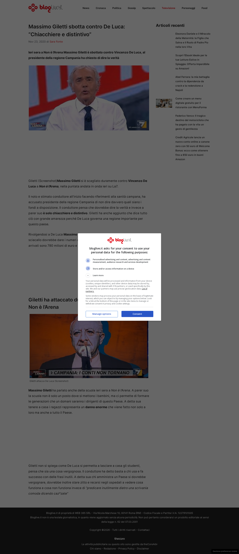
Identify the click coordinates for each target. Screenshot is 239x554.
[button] (119, 275)
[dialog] (119, 277)
